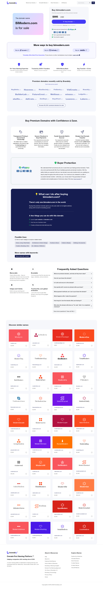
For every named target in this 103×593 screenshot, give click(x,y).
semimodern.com (58, 535)
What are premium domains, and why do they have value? (70, 273)
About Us (47, 559)
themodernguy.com (36, 364)
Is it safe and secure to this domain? (64, 282)
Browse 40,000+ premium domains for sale (51, 105)
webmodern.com (36, 492)
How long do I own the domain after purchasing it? (68, 300)
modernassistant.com (81, 471)
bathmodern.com (14, 386)
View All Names (75, 567)
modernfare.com (36, 386)
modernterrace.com (37, 450)
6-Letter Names (75, 565)
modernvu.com (57, 386)
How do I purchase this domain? (63, 278)
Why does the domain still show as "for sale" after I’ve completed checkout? (72, 306)
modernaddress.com (15, 535)
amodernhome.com (15, 514)
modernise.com (79, 492)
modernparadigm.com (59, 343)
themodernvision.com (15, 407)
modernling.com (80, 450)
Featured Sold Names (50, 561)
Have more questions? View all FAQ (64, 311)
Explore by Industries (76, 556)
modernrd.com (57, 492)
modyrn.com (13, 343)
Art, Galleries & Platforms (38, 246)
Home (46, 577)
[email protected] (57, 225)
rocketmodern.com (58, 450)
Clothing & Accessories (79, 242)
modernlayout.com (58, 407)
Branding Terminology (50, 572)
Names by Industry (31, 2)
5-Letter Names (75, 563)
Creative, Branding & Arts (22, 246)
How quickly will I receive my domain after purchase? (68, 287)
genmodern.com (80, 535)
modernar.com (35, 471)
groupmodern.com (15, 450)
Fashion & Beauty (66, 242)
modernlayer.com (58, 428)
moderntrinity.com (80, 407)
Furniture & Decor (54, 242)
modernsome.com (36, 428)
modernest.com (14, 471)
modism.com (35, 514)
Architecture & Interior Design (39, 242)
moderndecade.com (15, 428)
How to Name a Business (51, 563)
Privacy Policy (48, 574)
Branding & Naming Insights (52, 565)
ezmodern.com (35, 343)
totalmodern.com (80, 364)
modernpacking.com (37, 535)
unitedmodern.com (15, 492)
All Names (64, 2)
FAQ (46, 556)
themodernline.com (36, 407)
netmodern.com (58, 471)
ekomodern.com (58, 364)
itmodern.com (79, 386)
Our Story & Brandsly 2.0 (51, 570)
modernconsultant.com (81, 513)
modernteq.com (14, 364)
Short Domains (54, 2)
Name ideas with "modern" (22, 256)
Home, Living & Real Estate (23, 242)
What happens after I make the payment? (65, 296)
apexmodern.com (58, 514)
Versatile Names (43, 2)
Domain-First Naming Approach (53, 568)
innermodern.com (80, 428)
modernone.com (80, 343)
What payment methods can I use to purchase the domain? (70, 291)
